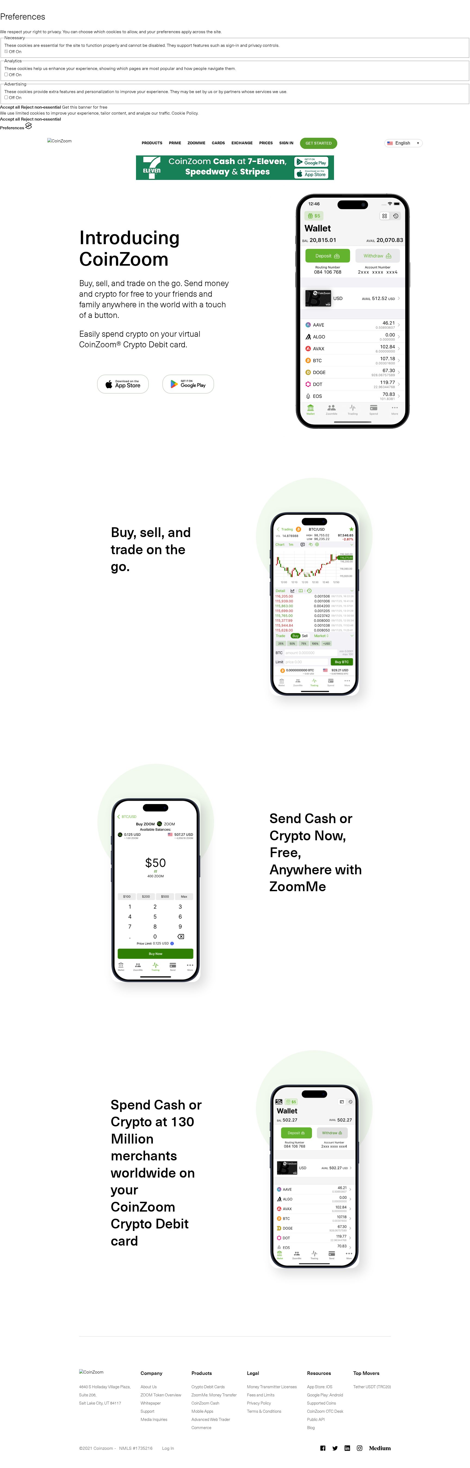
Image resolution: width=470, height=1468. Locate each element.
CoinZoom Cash (205, 1403)
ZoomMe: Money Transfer (214, 1395)
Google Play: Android (325, 1395)
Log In (168, 1448)
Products (152, 142)
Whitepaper (151, 1403)
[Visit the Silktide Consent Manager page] (28, 127)
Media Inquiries (154, 1419)
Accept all (10, 107)
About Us (149, 1386)
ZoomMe (196, 142)
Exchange (242, 142)
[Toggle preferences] (5, 5)
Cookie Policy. (185, 113)
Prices (266, 142)
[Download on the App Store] (123, 384)
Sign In (286, 142)
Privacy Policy (259, 1403)
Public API (316, 1419)
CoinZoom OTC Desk (325, 1411)
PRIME (175, 142)
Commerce (201, 1427)
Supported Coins (321, 1403)
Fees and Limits (260, 1395)
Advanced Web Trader (210, 1419)
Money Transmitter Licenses (272, 1386)
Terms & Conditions (264, 1411)
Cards (218, 142)
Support (147, 1411)
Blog (311, 1427)
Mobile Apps (202, 1411)
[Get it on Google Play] (188, 384)
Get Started (319, 143)
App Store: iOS (319, 1386)
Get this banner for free (84, 107)
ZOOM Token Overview (161, 1395)
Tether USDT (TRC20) (372, 1386)
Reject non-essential (41, 107)
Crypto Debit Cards (208, 1386)
